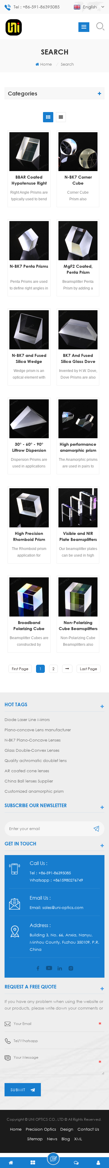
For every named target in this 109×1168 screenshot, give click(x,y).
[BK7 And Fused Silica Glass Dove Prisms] (78, 329)
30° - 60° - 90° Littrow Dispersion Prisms (29, 447)
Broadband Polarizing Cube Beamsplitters (29, 626)
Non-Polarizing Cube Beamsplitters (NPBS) (78, 626)
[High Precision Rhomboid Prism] (29, 507)
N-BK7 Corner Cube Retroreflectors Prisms (78, 180)
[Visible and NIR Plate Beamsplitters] (78, 507)
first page (20, 669)
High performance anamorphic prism (78, 447)
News (52, 1138)
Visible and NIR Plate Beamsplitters (78, 536)
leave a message (53, 1158)
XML (78, 1138)
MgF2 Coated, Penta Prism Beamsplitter (78, 269)
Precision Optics (41, 1129)
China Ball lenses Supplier (29, 781)
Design (66, 1129)
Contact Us (88, 1129)
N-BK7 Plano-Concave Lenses (33, 740)
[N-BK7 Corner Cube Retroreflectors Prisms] (78, 151)
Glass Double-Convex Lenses (32, 750)
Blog (65, 1138)
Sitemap (35, 1138)
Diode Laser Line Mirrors (27, 719)
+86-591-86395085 (54, 872)
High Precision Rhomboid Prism (29, 536)
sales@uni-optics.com (62, 907)
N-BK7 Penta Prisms (29, 266)
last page (88, 669)
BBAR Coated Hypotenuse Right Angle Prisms (29, 180)
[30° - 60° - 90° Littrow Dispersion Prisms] (29, 419)
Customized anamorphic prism (34, 791)
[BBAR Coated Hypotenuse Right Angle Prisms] (29, 151)
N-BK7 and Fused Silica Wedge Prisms (29, 358)
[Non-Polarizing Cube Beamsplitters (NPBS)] (78, 597)
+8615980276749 (68, 880)
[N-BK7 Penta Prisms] (29, 240)
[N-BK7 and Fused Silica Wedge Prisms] (29, 329)
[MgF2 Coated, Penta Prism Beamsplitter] (78, 240)
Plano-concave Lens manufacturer (38, 729)
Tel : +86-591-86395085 (37, 6)
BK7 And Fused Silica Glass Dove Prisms (78, 358)
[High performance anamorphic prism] (78, 419)
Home (46, 64)
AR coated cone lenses (27, 770)
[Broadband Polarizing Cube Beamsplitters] (29, 597)
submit (18, 1089)
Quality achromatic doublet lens (36, 760)
